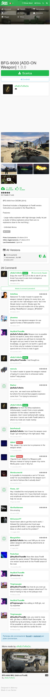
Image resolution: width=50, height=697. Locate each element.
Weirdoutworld (16, 472)
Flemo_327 (14, 489)
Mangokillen (15, 537)
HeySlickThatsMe (17, 331)
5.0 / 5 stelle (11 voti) (7, 195)
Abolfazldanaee (16, 507)
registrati (37, 636)
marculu (13, 368)
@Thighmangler (16, 603)
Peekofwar (14, 554)
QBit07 (13, 442)
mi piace (22, 189)
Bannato (19, 442)
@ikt (26, 334)
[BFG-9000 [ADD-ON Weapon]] (25, 147)
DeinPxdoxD (15, 428)
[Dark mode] (43, 3)
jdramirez (14, 317)
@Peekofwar (15, 575)
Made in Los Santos (8, 690)
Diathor (13, 385)
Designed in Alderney (9, 687)
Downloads (9, 189)
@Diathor (14, 407)
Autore (25, 273)
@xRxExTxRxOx (17, 334)
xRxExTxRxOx (22, 86)
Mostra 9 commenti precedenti (25, 288)
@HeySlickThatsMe (18, 360)
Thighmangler (16, 584)
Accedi (29, 636)
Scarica (26, 73)
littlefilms (14, 294)
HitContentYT (15, 519)
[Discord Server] (16, 88)
